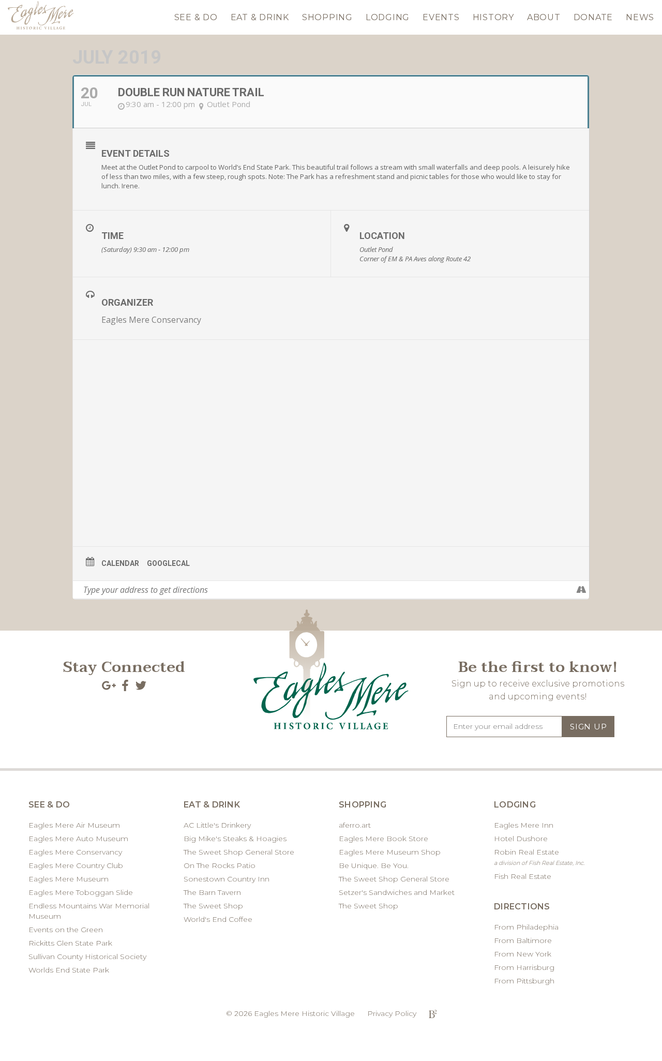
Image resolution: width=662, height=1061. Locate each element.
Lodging (388, 17)
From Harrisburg (524, 967)
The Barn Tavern (212, 892)
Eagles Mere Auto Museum (78, 838)
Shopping (327, 17)
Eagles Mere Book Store (383, 838)
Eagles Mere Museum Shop (390, 852)
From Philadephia (526, 927)
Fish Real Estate (522, 876)
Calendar (120, 563)
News (640, 17)
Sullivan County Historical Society (87, 956)
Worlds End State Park (68, 970)
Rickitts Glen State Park (70, 943)
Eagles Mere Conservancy (151, 319)
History (493, 17)
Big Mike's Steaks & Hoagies (235, 838)
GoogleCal (168, 563)
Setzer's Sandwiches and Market (397, 892)
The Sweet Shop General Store (239, 852)
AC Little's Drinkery (217, 825)
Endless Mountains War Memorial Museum (88, 911)
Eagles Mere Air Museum (74, 825)
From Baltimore (523, 940)
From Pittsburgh (524, 980)
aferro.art (355, 825)
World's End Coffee (218, 919)
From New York (522, 954)
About (544, 17)
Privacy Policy (391, 1013)
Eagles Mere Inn (523, 825)
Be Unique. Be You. (374, 865)
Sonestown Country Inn (226, 879)
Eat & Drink (260, 17)
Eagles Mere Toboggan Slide (80, 892)
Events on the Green (65, 929)
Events (441, 17)
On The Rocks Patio (219, 865)
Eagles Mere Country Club (75, 865)
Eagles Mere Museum (68, 879)
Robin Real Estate (539, 856)
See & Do (196, 17)
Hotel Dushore (521, 838)
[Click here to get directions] (581, 590)
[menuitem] (196, 15)
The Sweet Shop (213, 905)
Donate (593, 17)
